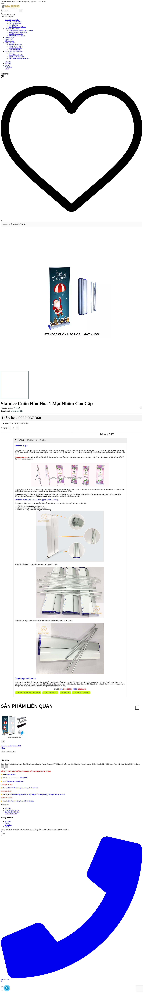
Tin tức (7, 65)
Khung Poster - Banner (16, 46)
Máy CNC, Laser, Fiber (12, 20)
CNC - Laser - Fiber (15, 21)
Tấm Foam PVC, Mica (12, 28)
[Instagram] (6, 768)
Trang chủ (8, 62)
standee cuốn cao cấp (50, 692)
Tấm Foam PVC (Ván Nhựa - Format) (21, 30)
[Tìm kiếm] (20, 11)
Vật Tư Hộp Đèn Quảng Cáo (14, 51)
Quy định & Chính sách (12, 812)
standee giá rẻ (65, 692)
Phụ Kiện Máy (13, 25)
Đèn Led (11, 53)
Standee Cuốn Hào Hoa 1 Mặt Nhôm (28, 692)
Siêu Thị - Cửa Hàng (15, 44)
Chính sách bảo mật (11, 814)
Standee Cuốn (9, 39)
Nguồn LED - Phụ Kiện (16, 56)
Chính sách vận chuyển (12, 810)
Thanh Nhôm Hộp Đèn (16, 55)
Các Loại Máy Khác (15, 23)
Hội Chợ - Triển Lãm (15, 48)
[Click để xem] (71, 299)
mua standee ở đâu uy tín (81, 692)
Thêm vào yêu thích (141, 408)
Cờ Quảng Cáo (9, 41)
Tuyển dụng (8, 67)
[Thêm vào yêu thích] (3, 741)
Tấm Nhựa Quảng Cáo (16, 34)
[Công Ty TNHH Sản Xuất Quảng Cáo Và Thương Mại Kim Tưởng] (10, 8)
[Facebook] (3, 768)
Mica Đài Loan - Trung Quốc (18, 32)
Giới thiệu (8, 63)
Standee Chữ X (9, 37)
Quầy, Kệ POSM (10, 42)
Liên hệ (7, 69)
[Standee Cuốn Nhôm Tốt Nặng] (14, 739)
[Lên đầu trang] (1, 832)
